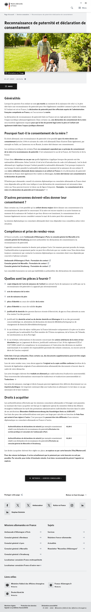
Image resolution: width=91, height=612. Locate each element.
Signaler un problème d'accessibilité (16, 608)
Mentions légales (10, 606)
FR (86, 3)
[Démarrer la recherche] (71, 7)
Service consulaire (23, 14)
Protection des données (28, 606)
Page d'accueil (9, 14)
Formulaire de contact (39, 260)
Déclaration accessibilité (49, 606)
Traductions (9, 379)
